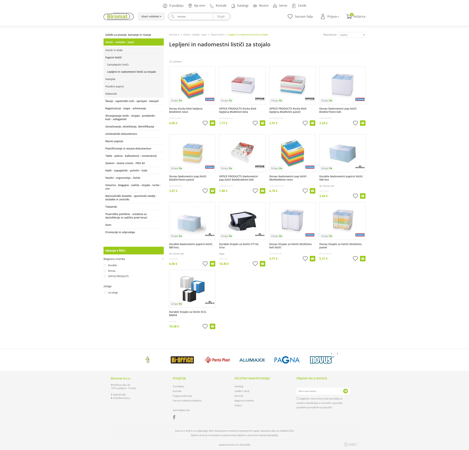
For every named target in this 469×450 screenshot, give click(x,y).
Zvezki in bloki (114, 50)
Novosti (238, 395)
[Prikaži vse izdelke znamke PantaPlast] (217, 360)
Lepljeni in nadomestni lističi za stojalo (131, 71)
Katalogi (242, 5)
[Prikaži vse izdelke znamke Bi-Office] (182, 360)
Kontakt (221, 5)
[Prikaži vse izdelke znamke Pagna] (287, 360)
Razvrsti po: (330, 34)
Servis (283, 5)
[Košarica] (355, 16)
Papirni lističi (113, 57)
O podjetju (176, 5)
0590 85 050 (119, 394)
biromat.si (174, 34)
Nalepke (110, 79)
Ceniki (302, 5)
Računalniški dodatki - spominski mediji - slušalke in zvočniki (131, 197)
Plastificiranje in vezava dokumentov (128, 148)
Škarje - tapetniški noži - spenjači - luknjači (132, 101)
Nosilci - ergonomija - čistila (122, 177)
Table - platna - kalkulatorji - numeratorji (131, 156)
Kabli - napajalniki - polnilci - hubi (126, 170)
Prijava (333, 16)
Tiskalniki (111, 206)
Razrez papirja (114, 141)
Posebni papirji (114, 86)
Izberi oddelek (150, 16)
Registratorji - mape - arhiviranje (125, 108)
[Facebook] (175, 418)
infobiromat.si (121, 398)
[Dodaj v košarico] (212, 123)
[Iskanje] (221, 16)
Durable (112, 265)
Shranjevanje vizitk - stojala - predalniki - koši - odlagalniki (130, 117)
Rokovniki (111, 93)
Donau (111, 270)
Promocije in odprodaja (120, 232)
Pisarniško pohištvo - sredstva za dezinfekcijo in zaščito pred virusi (126, 215)
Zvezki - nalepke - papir (119, 42)
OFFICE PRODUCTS (118, 276)
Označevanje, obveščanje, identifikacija (129, 126)
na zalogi (113, 292)
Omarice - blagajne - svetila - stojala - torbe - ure (133, 186)
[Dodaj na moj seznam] (205, 123)
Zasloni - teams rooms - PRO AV (125, 163)
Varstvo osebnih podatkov (187, 400)
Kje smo (199, 5)
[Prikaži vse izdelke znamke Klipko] (147, 360)
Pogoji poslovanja (182, 395)
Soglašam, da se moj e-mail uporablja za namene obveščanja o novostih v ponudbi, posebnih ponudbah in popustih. (319, 403)
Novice (263, 5)
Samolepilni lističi (118, 64)
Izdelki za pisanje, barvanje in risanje (128, 34)
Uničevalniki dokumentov (121, 134)
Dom (108, 225)
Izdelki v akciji (241, 391)
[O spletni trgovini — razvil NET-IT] (351, 444)
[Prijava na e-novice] (345, 391)
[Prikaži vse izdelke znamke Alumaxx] (252, 360)
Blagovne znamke (244, 400)
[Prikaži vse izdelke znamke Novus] (322, 360)
